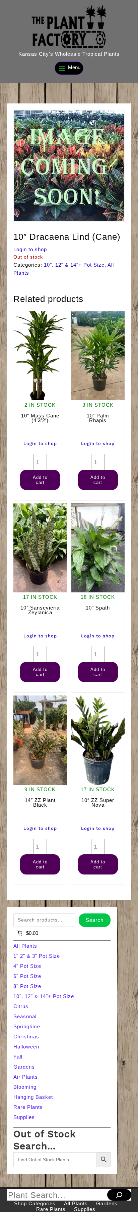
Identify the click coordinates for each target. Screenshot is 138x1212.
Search (95, 920)
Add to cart (40, 480)
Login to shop (30, 249)
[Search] (119, 1195)
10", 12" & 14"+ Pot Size (74, 265)
